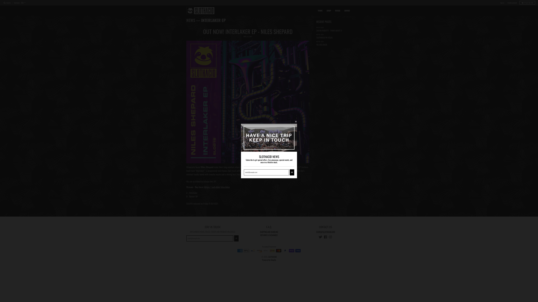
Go (292, 172)
